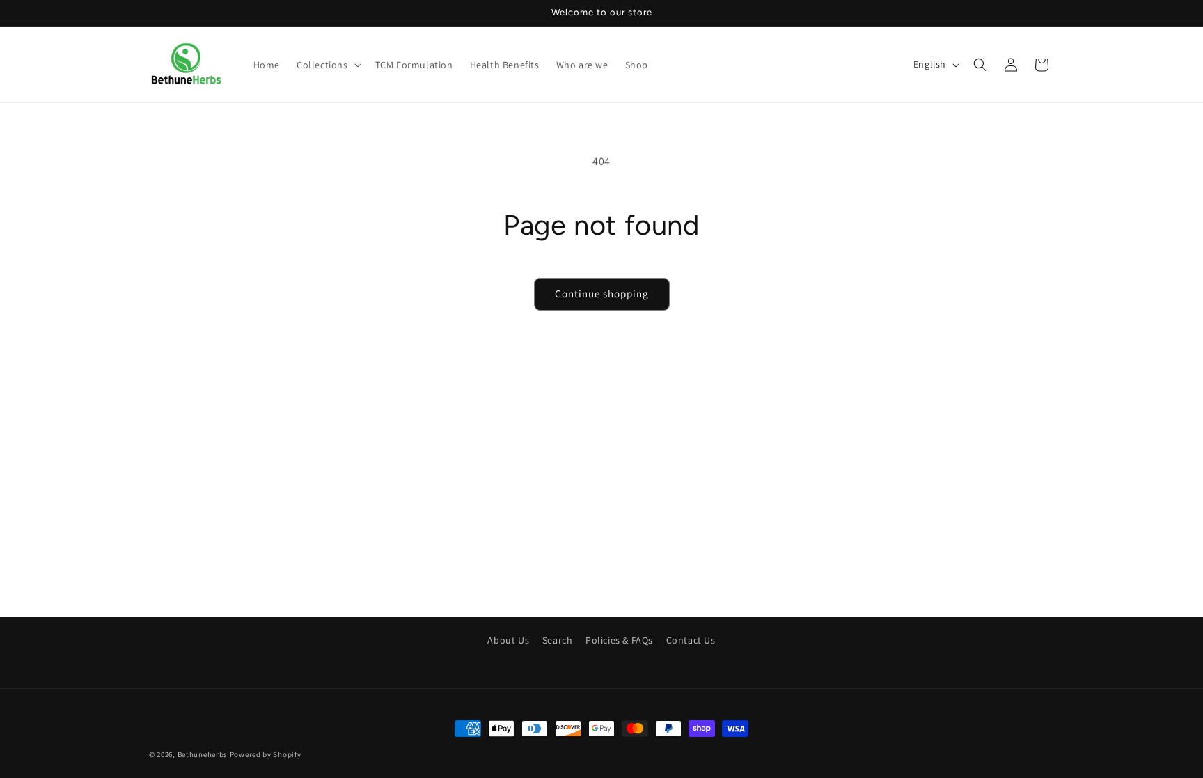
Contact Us (691, 640)
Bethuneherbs (203, 754)
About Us (508, 640)
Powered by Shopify (265, 754)
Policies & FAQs (619, 640)
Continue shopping (602, 293)
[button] (327, 64)
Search (557, 640)
